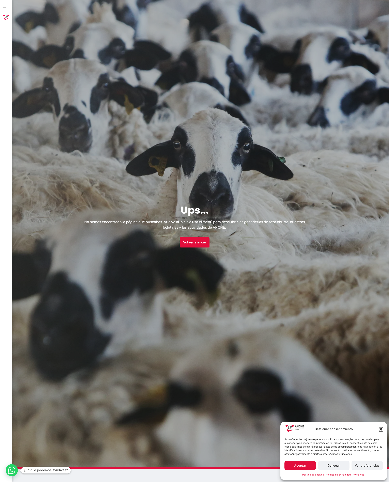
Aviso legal (359, 474)
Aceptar (300, 465)
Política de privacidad (338, 474)
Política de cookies (313, 474)
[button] (381, 429)
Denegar (333, 465)
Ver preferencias (367, 465)
